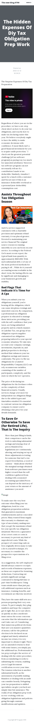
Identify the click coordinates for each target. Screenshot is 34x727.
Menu (28, 2)
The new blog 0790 (10, 2)
